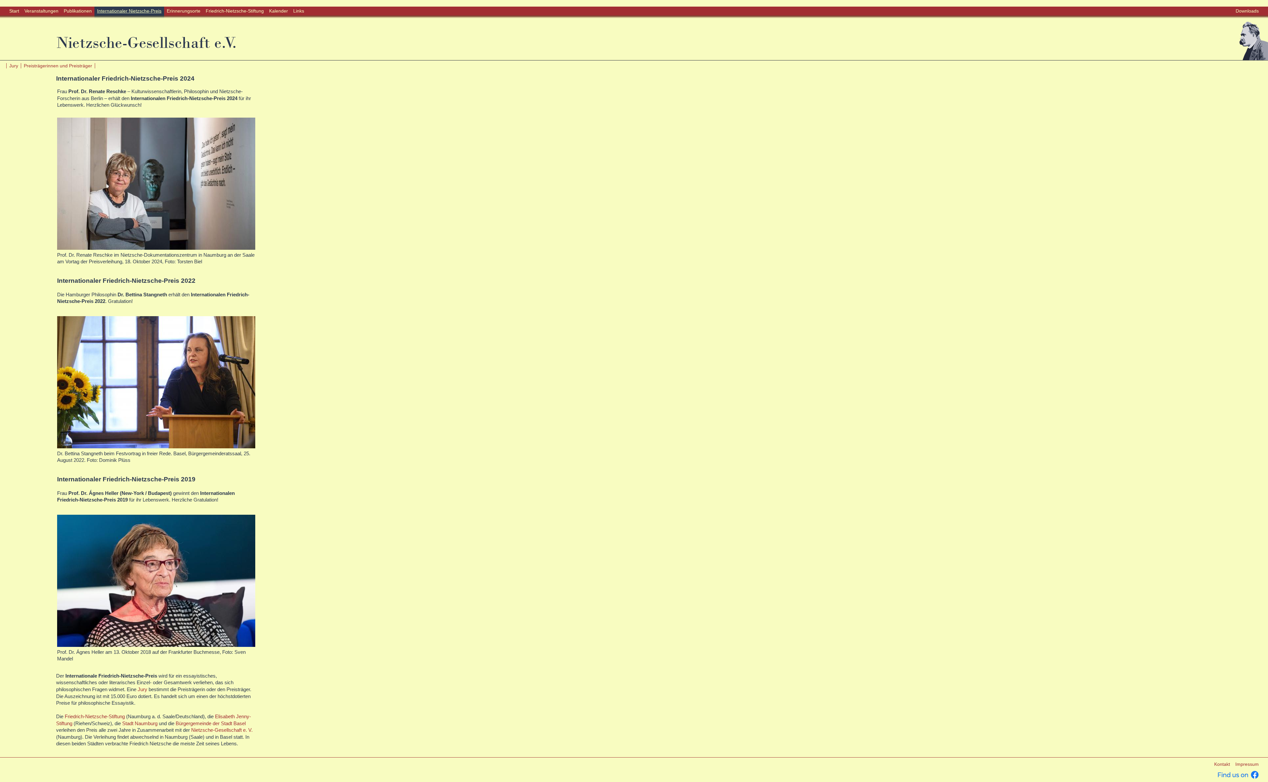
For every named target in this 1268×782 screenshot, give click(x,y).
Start (14, 11)
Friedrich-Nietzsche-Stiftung (235, 11)
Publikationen (78, 11)
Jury (13, 65)
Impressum (1247, 764)
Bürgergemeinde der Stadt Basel (211, 723)
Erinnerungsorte (183, 11)
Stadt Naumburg (140, 723)
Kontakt (1222, 764)
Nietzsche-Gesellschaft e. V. (222, 730)
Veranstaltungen (41, 11)
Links (298, 11)
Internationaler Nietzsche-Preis (129, 11)
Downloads (1247, 11)
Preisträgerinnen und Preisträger (58, 65)
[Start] (1253, 40)
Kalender (278, 11)
